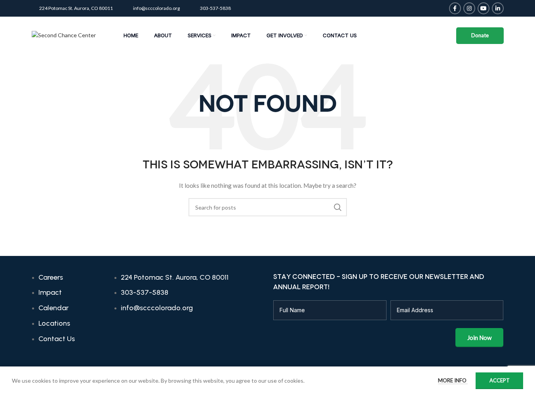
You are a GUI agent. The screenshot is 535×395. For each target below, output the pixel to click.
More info (453, 380)
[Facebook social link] (455, 8)
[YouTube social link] (483, 8)
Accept (499, 380)
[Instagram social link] (469, 8)
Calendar (53, 307)
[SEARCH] (338, 207)
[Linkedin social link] (498, 8)
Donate (480, 35)
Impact (50, 292)
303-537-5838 (215, 8)
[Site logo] (64, 34)
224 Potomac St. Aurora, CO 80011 (76, 8)
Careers (50, 277)
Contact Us (56, 338)
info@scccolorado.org (156, 8)
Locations (54, 323)
